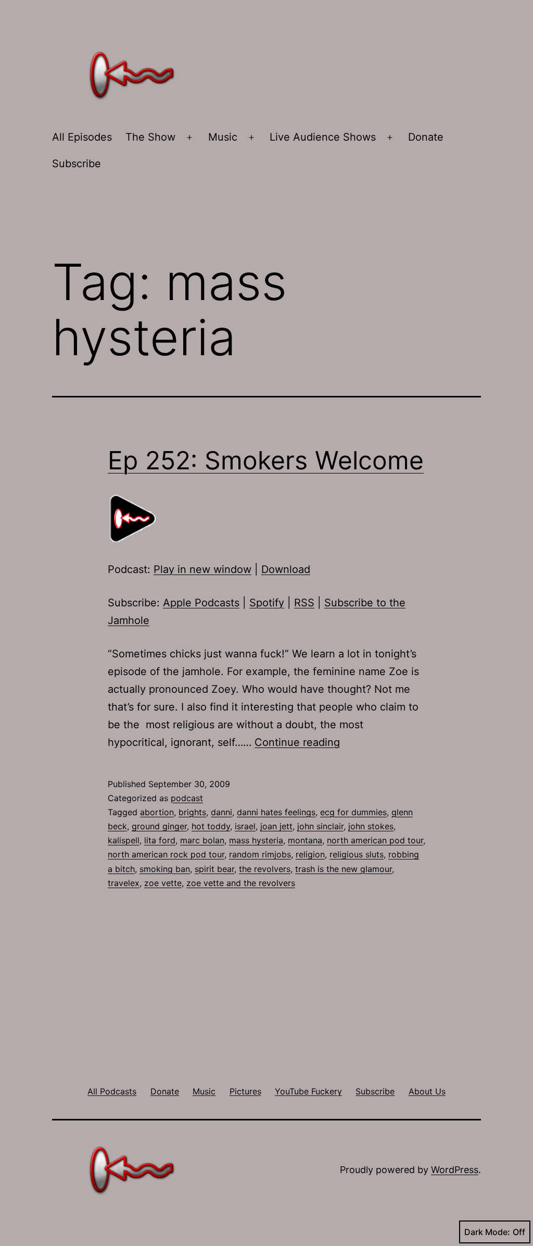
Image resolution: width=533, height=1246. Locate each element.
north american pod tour (375, 840)
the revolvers (264, 869)
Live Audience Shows (323, 137)
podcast (187, 798)
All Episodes (82, 137)
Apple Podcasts (201, 602)
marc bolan (202, 840)
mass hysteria (256, 840)
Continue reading (297, 742)
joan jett (276, 826)
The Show (150, 137)
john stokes (371, 826)
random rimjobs (260, 854)
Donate (425, 137)
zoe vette (163, 883)
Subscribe (76, 163)
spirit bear (214, 869)
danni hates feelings (276, 812)
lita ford (159, 840)
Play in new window (202, 569)
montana (305, 840)
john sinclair (320, 826)
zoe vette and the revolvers (240, 883)
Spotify (266, 602)
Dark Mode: (487, 1232)
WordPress (454, 1169)
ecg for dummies (353, 812)
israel (245, 826)
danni (221, 812)
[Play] (134, 518)
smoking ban (164, 869)
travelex (123, 883)
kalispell (123, 840)
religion (310, 854)
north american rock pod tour (166, 854)
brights (192, 812)
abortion (157, 812)
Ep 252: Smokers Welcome (266, 460)
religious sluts (356, 854)
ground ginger (159, 826)
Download (285, 569)
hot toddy (211, 826)
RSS (304, 602)
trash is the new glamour (343, 869)
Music (222, 137)
